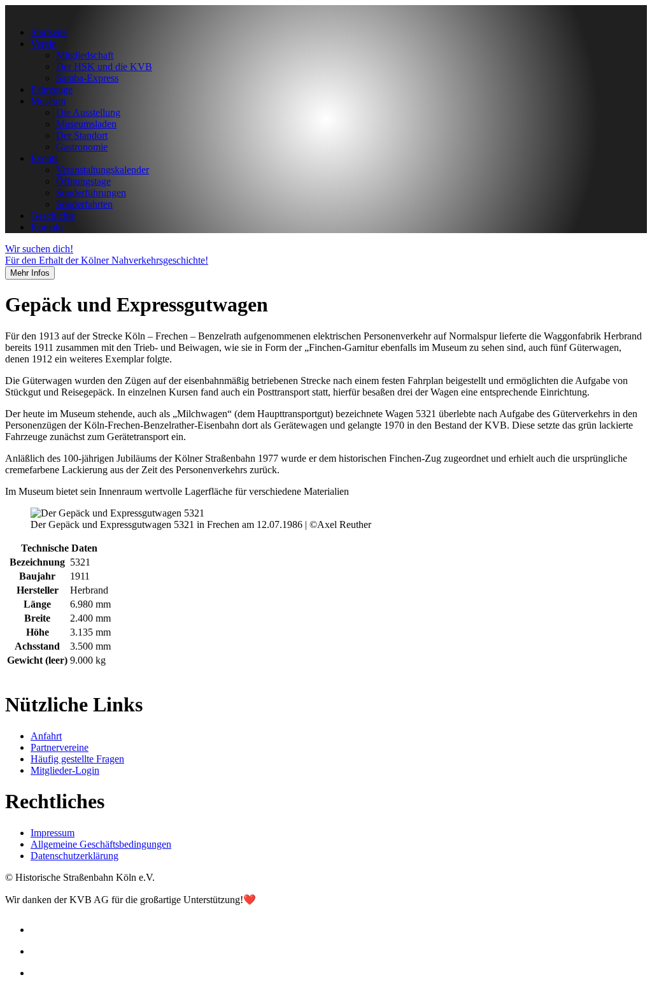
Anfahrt (46, 736)
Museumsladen (86, 123)
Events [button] (44, 158)
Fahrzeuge (52, 89)
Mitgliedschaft (84, 55)
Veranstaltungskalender (102, 169)
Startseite (49, 32)
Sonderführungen (91, 192)
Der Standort (82, 135)
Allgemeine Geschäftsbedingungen (101, 844)
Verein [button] (44, 43)
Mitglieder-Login (65, 770)
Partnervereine (60, 747)
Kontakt (47, 227)
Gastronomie (82, 146)
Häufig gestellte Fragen (77, 758)
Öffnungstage (83, 181)
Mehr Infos (30, 273)
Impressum (52, 832)
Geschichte (53, 215)
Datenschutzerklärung (74, 855)
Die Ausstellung (88, 112)
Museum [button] (48, 101)
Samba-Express (87, 78)
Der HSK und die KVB (104, 66)
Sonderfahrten (84, 204)
